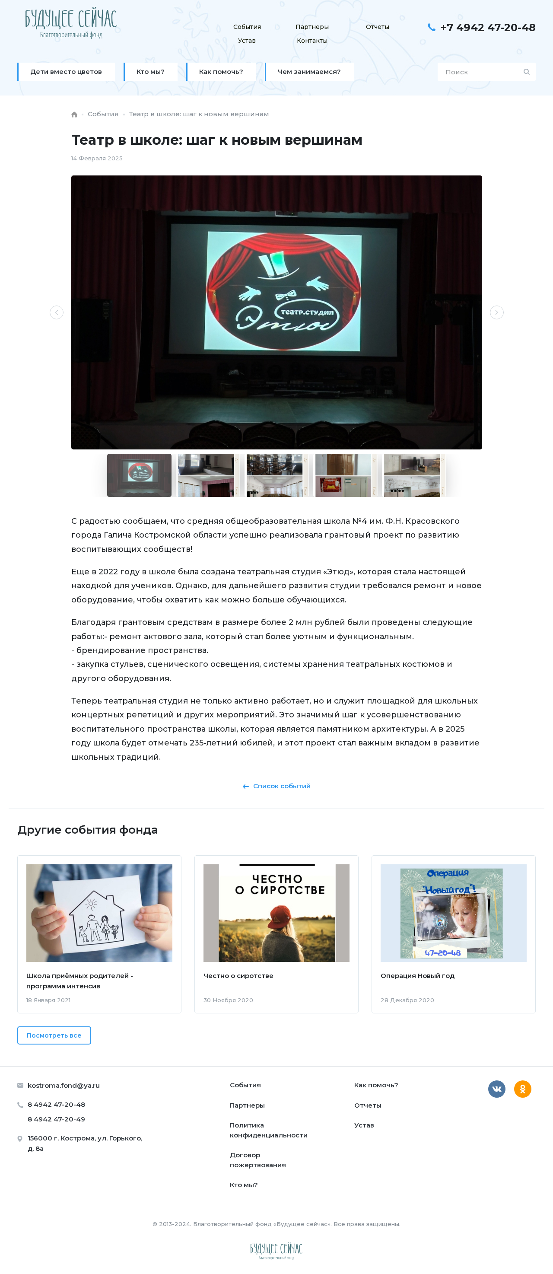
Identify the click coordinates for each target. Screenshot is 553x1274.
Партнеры (312, 27)
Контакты (312, 41)
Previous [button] (57, 312)
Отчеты (377, 27)
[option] (276, 312)
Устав (247, 41)
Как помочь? (376, 1085)
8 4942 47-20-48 (56, 1104)
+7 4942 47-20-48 (488, 27)
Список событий (282, 786)
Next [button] (497, 312)
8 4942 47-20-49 (56, 1119)
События (247, 27)
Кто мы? (244, 1185)
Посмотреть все (54, 1035)
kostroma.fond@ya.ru (64, 1085)
